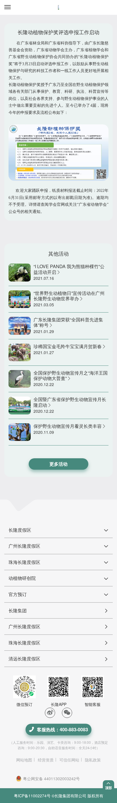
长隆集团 (18, 610)
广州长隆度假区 (24, 626)
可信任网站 (69, 760)
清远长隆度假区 (24, 658)
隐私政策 (93, 760)
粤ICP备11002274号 (32, 795)
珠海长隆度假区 (24, 642)
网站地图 (24, 760)
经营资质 (46, 760)
